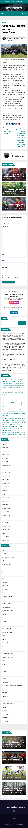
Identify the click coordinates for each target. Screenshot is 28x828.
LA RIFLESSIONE (6, 628)
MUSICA (4, 639)
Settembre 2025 (6, 483)
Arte (3, 560)
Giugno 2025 (5, 494)
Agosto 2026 (5, 444)
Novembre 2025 (6, 476)
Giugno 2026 (5, 451)
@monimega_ (15, 302)
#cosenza (18, 38)
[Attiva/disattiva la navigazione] (25, 13)
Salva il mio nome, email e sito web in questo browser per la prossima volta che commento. (13, 276)
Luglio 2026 (5, 447)
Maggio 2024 (5, 540)
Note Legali (23, 822)
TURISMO (5, 707)
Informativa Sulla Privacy (8, 822)
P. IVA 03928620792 (19, 824)
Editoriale (4, 600)
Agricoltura (5, 550)
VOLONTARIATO (6, 721)
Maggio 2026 (5, 454)
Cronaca (4, 575)
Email (4, 260)
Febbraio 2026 (6, 465)
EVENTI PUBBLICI (7, 603)
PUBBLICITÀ (5, 650)
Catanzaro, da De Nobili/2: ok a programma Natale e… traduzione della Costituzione (13, 394)
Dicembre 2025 (6, 472)
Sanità (4, 660)
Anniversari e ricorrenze (8, 557)
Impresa (4, 617)
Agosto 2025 (5, 486)
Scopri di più (14, 312)
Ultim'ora (4, 710)
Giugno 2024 (5, 536)
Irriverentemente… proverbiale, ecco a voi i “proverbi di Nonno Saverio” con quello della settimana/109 (13, 354)
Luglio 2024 (5, 533)
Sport (4, 22)
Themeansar (13, 818)
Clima (3, 571)
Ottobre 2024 (5, 522)
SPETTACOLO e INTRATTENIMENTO (12, 685)
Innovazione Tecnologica (8, 625)
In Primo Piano (6, 621)
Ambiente (4, 553)
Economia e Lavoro (7, 596)
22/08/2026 (7, 792)
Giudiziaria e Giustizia (7, 610)
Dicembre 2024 (6, 515)
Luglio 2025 (5, 490)
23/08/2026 (7, 746)
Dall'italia (4, 592)
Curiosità (4, 582)
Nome (4, 254)
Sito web (4, 267)
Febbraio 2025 (6, 508)
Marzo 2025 (5, 504)
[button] (19, 13)
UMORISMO (5, 717)
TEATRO (4, 692)
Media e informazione (7, 632)
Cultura (4, 578)
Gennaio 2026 (5, 469)
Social (4, 675)
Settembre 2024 (6, 526)
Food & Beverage (6, 607)
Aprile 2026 (5, 458)
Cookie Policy (17, 822)
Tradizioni (4, 700)
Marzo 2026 (5, 461)
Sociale (4, 678)
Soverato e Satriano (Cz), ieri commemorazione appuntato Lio (13, 790)
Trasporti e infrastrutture (8, 703)
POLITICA (5, 646)
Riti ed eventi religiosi (7, 653)
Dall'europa (5, 589)
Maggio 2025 (5, 497)
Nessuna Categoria (7, 642)
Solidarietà (5, 682)
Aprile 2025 (5, 501)
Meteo (4, 635)
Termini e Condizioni (9, 824)
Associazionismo (6, 564)
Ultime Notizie (5, 714)
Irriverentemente (14, 8)
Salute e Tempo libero (7, 657)
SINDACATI (5, 671)
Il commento (5, 614)
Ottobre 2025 (5, 479)
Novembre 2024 (6, 519)
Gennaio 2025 (5, 511)
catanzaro (4, 567)
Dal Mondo (5, 585)
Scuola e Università (7, 667)
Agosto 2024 (5, 529)
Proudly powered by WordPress (9, 816)
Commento (5, 226)
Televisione (5, 696)
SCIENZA (4, 664)
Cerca (4, 318)
